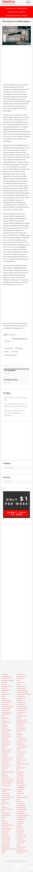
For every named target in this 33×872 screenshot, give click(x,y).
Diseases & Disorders (12, 15)
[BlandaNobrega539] (7, 342)
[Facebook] (15, 865)
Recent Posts (12, 334)
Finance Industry (12, 12)
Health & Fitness (11, 8)
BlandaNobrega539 (8, 24)
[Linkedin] (18, 865)
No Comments (25, 24)
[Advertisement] (16, 61)
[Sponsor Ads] (16, 517)
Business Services (22, 8)
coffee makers (19, 348)
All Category (23, 15)
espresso (6, 351)
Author (5, 334)
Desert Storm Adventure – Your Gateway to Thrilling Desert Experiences (14, 413)
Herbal (4, 19)
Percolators (14, 351)
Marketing (22, 12)
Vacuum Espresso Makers (10, 355)
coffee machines (8, 348)
